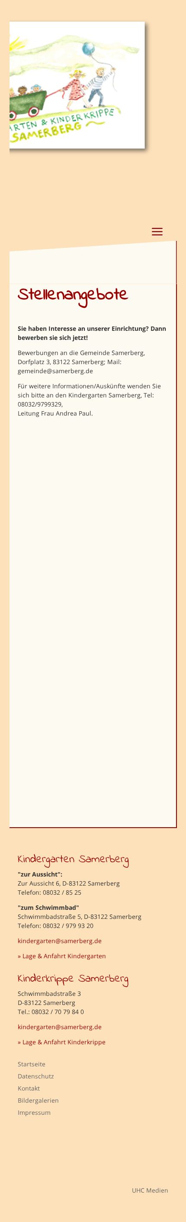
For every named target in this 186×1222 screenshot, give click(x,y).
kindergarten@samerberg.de (60, 941)
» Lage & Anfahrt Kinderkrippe (62, 1042)
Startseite (31, 1064)
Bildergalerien (38, 1100)
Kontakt (29, 1088)
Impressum (34, 1112)
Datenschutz (36, 1076)
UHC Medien (143, 1189)
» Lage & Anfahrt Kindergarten (62, 956)
